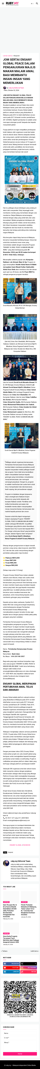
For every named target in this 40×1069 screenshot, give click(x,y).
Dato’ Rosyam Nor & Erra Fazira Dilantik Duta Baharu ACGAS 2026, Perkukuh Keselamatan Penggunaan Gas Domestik (10, 910)
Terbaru (4, 951)
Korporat (16, 56)
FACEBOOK (26, 845)
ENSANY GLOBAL (16, 845)
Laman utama (7, 56)
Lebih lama (34, 951)
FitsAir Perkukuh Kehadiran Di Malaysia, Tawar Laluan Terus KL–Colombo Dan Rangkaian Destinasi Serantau (29, 909)
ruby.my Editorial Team (20, 861)
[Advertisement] (20, 30)
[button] (3, 3)
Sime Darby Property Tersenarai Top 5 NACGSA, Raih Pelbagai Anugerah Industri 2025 (11, 939)
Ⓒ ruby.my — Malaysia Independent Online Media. (20, 1065)
